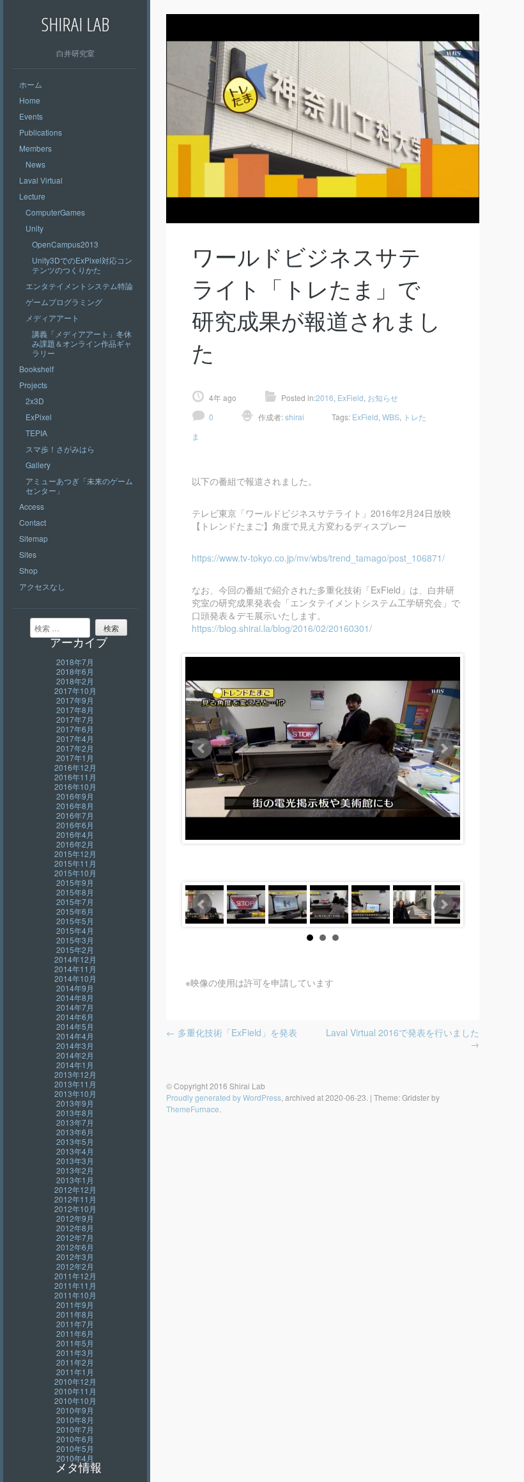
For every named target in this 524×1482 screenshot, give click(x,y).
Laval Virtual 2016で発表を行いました (402, 1038)
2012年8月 (75, 1227)
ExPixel (39, 416)
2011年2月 (75, 1362)
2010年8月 (75, 1419)
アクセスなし (42, 586)
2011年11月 (75, 1285)
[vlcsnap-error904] (287, 904)
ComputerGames (55, 212)
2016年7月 (75, 815)
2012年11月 (75, 1199)
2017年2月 (75, 748)
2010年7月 (75, 1429)
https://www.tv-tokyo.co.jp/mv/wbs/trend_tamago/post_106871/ (318, 557)
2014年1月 (75, 1064)
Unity (34, 228)
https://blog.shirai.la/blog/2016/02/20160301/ (282, 628)
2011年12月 (75, 1275)
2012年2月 (75, 1266)
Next (443, 748)
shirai (293, 416)
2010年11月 (75, 1390)
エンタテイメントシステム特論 (79, 285)
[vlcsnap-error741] (454, 904)
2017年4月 (75, 738)
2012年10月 (75, 1208)
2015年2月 (75, 949)
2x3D (35, 400)
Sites (27, 554)
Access (31, 506)
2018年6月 (75, 671)
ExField (350, 397)
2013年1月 (75, 1179)
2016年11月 (75, 776)
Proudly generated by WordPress (223, 1097)
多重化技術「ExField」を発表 (231, 1032)
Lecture (32, 196)
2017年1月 (75, 757)
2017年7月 (75, 719)
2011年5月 (75, 1342)
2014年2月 (75, 1055)
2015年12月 (75, 853)
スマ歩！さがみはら (60, 448)
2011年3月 (75, 1352)
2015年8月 (75, 892)
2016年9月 (75, 796)
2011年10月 (75, 1294)
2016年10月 (75, 786)
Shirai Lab (75, 24)
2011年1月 (75, 1371)
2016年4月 (75, 834)
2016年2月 (75, 844)
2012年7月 (75, 1237)
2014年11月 (75, 968)
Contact (32, 522)
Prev (202, 748)
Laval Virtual (41, 180)
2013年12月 (75, 1074)
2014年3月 (75, 1045)
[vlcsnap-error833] (329, 904)
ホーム (30, 84)
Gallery (38, 464)
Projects (33, 384)
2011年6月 (75, 1333)
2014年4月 (75, 1035)
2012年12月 (75, 1189)
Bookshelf (36, 368)
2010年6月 (75, 1438)
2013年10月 (75, 1093)
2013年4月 (75, 1151)
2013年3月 (75, 1160)
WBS (390, 416)
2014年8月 (75, 997)
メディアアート (52, 317)
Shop (28, 570)
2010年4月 (75, 1458)
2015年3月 (75, 939)
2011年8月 (75, 1314)
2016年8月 (75, 805)
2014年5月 (75, 1026)
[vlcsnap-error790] (370, 904)
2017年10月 (75, 690)
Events (31, 116)
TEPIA (36, 432)
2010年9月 (75, 1410)
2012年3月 (75, 1256)
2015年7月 (75, 901)
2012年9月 (75, 1218)
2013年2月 (75, 1170)
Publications (40, 132)
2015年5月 (75, 920)
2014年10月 (75, 978)
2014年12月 (75, 959)
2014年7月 (75, 1007)
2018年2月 (75, 680)
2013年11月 (75, 1083)
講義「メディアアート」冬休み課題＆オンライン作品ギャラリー (82, 343)
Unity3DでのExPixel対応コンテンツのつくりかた (82, 265)
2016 (325, 397)
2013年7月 (75, 1122)
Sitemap (33, 538)
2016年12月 (75, 767)
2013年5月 (75, 1141)
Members (35, 148)
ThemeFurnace (192, 1108)
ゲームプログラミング (64, 301)
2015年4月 (75, 930)
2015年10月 (75, 872)
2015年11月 (75, 863)
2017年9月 (75, 700)
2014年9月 (75, 987)
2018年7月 (75, 661)
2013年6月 (75, 1131)
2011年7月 (75, 1323)
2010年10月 (75, 1400)
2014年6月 (75, 1016)
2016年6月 (75, 824)
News (35, 164)
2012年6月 (75, 1247)
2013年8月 (75, 1112)
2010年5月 (75, 1448)
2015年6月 (75, 911)
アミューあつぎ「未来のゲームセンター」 (79, 485)
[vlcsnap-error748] (412, 904)
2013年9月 (75, 1103)
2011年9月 (75, 1304)
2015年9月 (75, 882)
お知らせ (382, 397)
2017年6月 (75, 728)
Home (29, 100)
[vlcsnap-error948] (246, 904)
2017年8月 (75, 709)
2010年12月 (75, 1381)
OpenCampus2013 (65, 244)
